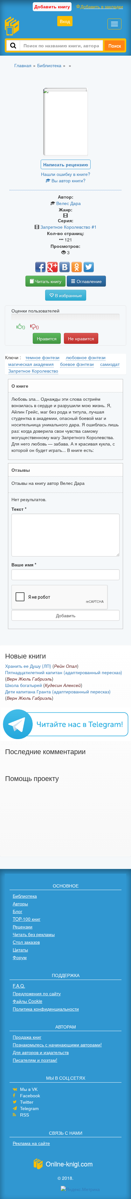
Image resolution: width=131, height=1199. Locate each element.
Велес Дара (68, 203)
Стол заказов (26, 942)
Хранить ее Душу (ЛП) (28, 666)
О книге (19, 386)
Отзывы (20, 470)
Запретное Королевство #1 (68, 227)
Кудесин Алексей (63, 685)
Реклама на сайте (31, 1143)
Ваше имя (23, 564)
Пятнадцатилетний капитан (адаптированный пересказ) (63, 672)
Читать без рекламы (34, 934)
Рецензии (22, 926)
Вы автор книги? (68, 180)
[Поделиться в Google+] (52, 267)
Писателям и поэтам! (35, 1060)
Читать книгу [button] (47, 281)
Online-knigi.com (69, 1163)
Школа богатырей (23, 685)
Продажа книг (27, 1037)
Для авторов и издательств (41, 1052)
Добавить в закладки (101, 6)
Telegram (29, 1108)
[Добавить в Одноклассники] (77, 267)
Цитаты (20, 949)
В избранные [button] (68, 295)
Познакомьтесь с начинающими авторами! (57, 1044)
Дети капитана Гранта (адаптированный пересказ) (58, 691)
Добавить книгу (52, 6)
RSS (24, 1115)
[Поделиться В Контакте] (64, 267)
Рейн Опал (65, 666)
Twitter (26, 1102)
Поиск (114, 45)
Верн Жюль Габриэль (29, 678)
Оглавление (88, 281)
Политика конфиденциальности (46, 1009)
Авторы (20, 903)
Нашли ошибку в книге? (65, 174)
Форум (20, 957)
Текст (18, 509)
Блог (17, 911)
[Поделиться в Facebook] (40, 267)
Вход (65, 21)
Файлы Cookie (27, 1001)
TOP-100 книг (26, 919)
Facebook (30, 1095)
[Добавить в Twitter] (89, 267)
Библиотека (25, 896)
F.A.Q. (19, 985)
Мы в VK (29, 1089)
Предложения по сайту (37, 993)
